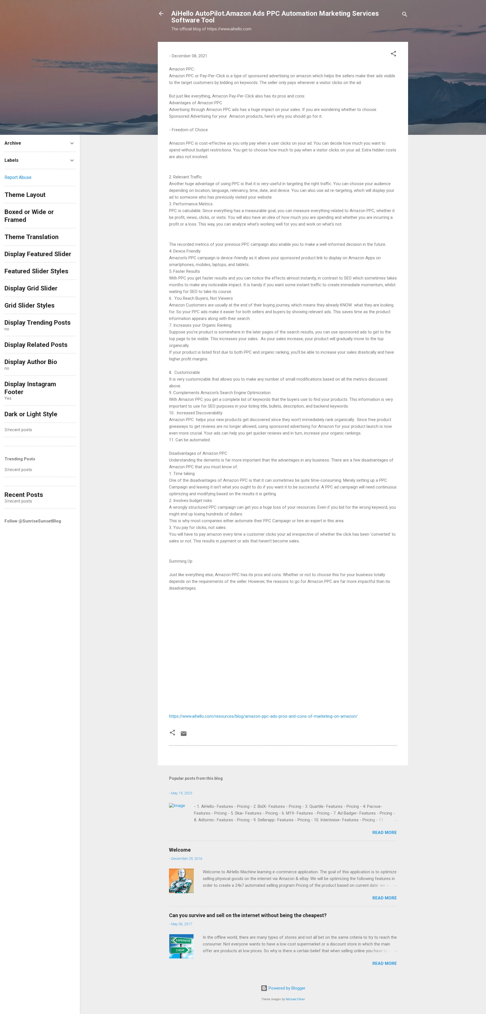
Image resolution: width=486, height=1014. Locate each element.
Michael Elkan (295, 999)
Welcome (180, 850)
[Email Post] (183, 735)
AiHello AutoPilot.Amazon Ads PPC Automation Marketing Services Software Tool (275, 17)
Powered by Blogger (286, 988)
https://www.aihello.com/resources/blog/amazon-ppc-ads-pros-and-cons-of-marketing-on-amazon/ (263, 716)
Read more (384, 832)
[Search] (404, 15)
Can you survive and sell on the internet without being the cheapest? (248, 915)
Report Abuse (18, 177)
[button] (393, 54)
